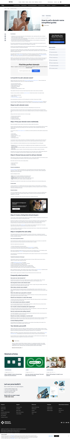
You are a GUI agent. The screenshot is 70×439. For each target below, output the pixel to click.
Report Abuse (18, 410)
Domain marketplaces (14, 169)
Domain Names (3, 407)
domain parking (35, 101)
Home (5, 8)
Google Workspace (4, 413)
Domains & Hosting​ (13, 8)
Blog (8, 8)
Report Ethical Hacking (19, 412)
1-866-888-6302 (9, 396)
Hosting (2, 410)
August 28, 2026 (8, 372)
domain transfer (30, 247)
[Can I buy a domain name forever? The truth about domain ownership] (35, 362)
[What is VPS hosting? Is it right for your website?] (56, 362)
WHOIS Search (34, 408)
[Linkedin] (5, 38)
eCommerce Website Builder (5, 412)
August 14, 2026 (49, 372)
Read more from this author (17, 347)
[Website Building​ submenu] (26, 5)
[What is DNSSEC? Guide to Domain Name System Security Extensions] (14, 362)
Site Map (33, 410)
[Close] (69, 436)
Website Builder (3, 408)
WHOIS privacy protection (18, 262)
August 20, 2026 (28, 372)
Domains (43, 15)
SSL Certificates (3, 415)
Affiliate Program (49, 407)
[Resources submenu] (50, 5)
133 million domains (19, 54)
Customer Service (19, 407)
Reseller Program (49, 408)
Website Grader (34, 412)
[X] (5, 36)
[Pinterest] (5, 40)
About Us (60, 408)
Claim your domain (57, 42)
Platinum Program (50, 410)
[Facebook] (5, 34)
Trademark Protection (4, 417)
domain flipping (40, 101)
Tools (32, 413)
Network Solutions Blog (35, 407)
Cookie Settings (18, 413)
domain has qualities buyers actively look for (31, 80)
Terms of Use (12, 435)
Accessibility (18, 408)
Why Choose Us (61, 410)
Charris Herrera (46, 25)
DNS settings (39, 269)
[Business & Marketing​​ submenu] (45, 5)
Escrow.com (21, 251)
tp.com (40, 54)
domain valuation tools (21, 130)
